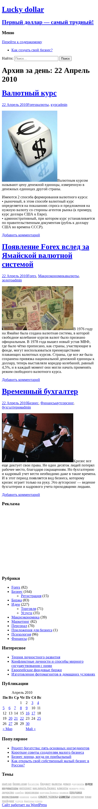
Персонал (19, 626)
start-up (7, 783)
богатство (33, 784)
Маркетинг (20, 621)
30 (27, 724)
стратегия (77, 796)
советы (64, 796)
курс (54, 105)
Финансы (48, 403)
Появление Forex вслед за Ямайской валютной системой (45, 255)
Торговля (28, 609)
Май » (31, 729)
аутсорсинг (65, 403)
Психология (21, 634)
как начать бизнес (44, 788)
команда (73, 788)
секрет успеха (48, 796)
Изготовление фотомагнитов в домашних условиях (53, 674)
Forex (31, 105)
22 (22, 718)
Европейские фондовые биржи (36, 670)
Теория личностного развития (35, 657)
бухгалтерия (12, 407)
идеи (89, 783)
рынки (33, 796)
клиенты (62, 788)
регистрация (10, 796)
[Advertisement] (31, 540)
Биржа (16, 600)
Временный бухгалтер (40, 391)
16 (27, 713)
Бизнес (33, 403)
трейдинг (8, 801)
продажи (75, 792)
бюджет (45, 783)
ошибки (19, 792)
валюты (42, 105)
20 (10, 718)
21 (16, 718)
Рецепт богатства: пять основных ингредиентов (50, 748)
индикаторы (10, 788)
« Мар (7, 729)
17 (33, 713)
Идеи (15, 604)
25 (39, 718)
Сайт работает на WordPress (24, 805)
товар (88, 796)
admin (62, 105)
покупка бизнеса (49, 792)
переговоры (32, 792)
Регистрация (31, 596)
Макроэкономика (52, 276)
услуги (19, 800)
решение (24, 796)
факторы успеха (33, 800)
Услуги (26, 613)
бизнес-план (20, 783)
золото (7, 280)
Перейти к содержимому (22, 42)
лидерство (8, 792)
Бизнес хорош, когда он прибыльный (41, 757)
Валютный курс (29, 93)
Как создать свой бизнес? (32, 50)
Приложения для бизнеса (31, 630)
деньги (67, 783)
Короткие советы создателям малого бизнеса (47, 752)
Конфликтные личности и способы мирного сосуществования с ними (47, 663)
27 (10, 724)
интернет (25, 788)
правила (64, 792)
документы (78, 783)
